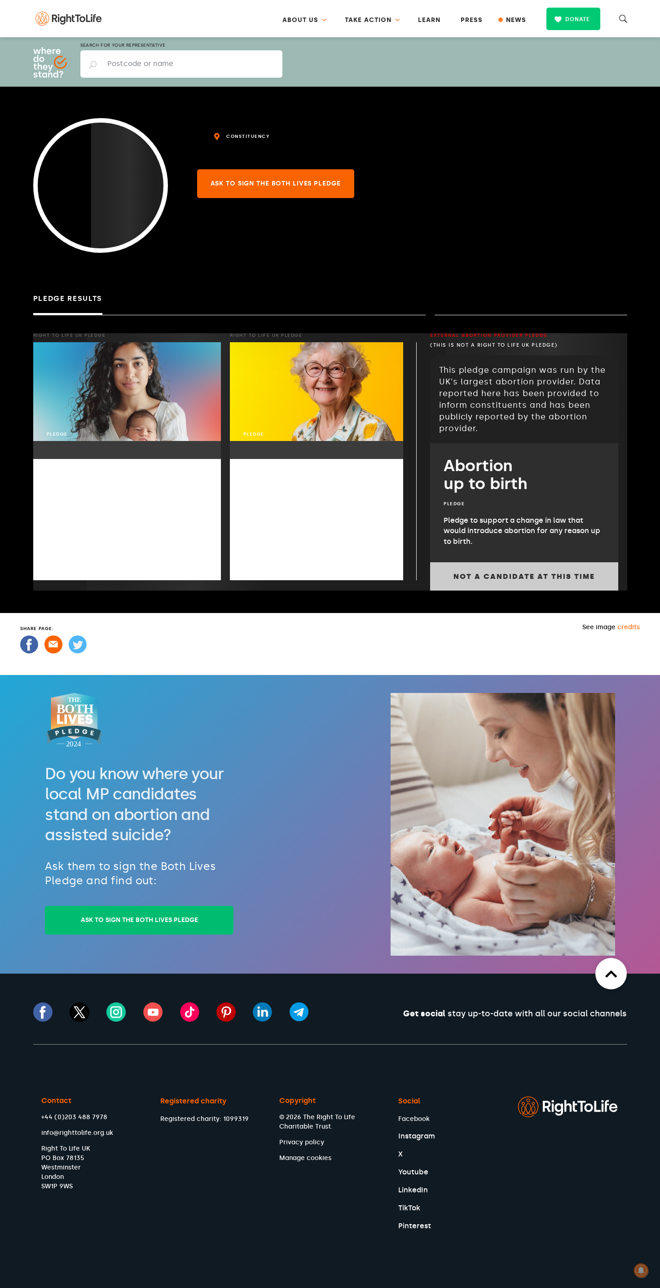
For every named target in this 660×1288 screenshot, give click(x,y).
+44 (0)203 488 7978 (74, 1117)
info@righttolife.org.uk (77, 1133)
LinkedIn (413, 1190)
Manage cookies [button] (305, 1158)
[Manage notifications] (641, 1270)
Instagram (416, 1136)
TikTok (409, 1208)
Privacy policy (301, 1142)
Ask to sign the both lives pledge (276, 183)
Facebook (414, 1119)
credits (628, 627)
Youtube (413, 1172)
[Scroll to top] (611, 973)
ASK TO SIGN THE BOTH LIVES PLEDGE (139, 920)
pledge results (68, 298)
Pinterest (414, 1226)
